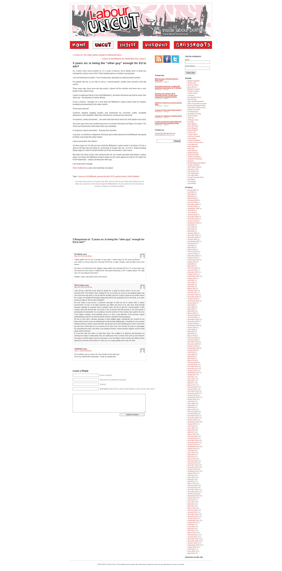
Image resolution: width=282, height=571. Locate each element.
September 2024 (193, 223)
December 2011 (193, 514)
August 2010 (192, 547)
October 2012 (192, 493)
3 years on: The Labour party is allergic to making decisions (97, 55)
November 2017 (193, 368)
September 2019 (193, 325)
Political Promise (193, 155)
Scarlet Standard (193, 165)
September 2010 (193, 545)
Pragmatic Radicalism (195, 159)
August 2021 (192, 278)
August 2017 (192, 374)
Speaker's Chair (193, 169)
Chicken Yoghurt (193, 91)
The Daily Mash (193, 175)
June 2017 (191, 379)
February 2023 (193, 251)
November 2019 (193, 321)
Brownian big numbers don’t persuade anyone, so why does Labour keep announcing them (166, 95)
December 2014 (193, 440)
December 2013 (193, 465)
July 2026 (191, 192)
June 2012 (191, 502)
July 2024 (191, 225)
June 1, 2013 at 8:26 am (83, 351)
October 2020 (192, 299)
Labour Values (193, 134)
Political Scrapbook (194, 157)
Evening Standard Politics (196, 105)
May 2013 (191, 479)
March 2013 (192, 483)
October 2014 (192, 444)
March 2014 (192, 459)
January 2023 (192, 253)
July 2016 (191, 401)
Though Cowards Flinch (196, 177)
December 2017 (193, 366)
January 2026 (192, 202)
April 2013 (191, 481)
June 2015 (191, 428)
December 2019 (193, 319)
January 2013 (192, 487)
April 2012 (191, 506)
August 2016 (192, 399)
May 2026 (191, 194)
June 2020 (191, 307)
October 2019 (192, 323)
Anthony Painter (193, 85)
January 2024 (192, 233)
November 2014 (193, 442)
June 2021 (191, 282)
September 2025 (193, 208)
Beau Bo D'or (192, 87)
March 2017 (192, 385)
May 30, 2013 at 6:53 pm (83, 287)
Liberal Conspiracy (194, 140)
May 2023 (191, 247)
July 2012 (191, 500)
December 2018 (193, 342)
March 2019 (192, 336)
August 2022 (192, 262)
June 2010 (191, 551)
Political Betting (193, 152)
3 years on (81, 176)
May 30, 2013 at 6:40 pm (83, 256)
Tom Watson (192, 181)
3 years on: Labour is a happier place (168, 116)
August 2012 (192, 498)
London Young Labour (195, 142)
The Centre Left (193, 171)
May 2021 (191, 284)
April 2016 (191, 407)
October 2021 (192, 274)
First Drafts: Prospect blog (196, 107)
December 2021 (193, 272)
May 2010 (191, 553)
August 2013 (192, 473)
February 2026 (193, 200)
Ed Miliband (91, 176)
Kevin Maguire (193, 128)
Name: (187, 60)
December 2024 (193, 216)
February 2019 (193, 338)
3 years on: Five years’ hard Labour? (168, 110)
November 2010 (193, 541)
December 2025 (193, 204)
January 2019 (192, 340)
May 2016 (191, 405)
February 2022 (193, 268)
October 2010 (192, 543)
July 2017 (191, 377)
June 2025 (191, 212)
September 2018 (193, 348)
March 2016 (192, 409)
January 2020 (192, 317)
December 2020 (193, 294)
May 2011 (191, 528)
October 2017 (192, 370)
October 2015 (192, 420)
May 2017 (191, 381)
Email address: (190, 66)
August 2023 (192, 243)
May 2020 (191, 309)
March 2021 (192, 288)
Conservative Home (194, 97)
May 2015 (191, 430)
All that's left (192, 83)
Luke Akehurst (193, 144)
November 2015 (193, 418)
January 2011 (192, 537)
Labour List (191, 132)
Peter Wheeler (193, 150)
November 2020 (193, 297)
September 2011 (193, 520)
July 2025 (191, 210)
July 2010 (191, 549)
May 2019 (191, 331)
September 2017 (193, 372)
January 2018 (192, 364)
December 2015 (193, 416)
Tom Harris (191, 179)
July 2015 (191, 426)
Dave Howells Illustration (196, 101)
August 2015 (192, 424)
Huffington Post (193, 120)
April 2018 (191, 358)
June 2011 (191, 526)
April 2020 (191, 311)
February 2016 (193, 411)
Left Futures (192, 138)
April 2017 (191, 383)
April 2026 (191, 196)
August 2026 (192, 190)
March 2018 (192, 360)
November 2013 (193, 467)
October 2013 (192, 469)
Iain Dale (191, 122)
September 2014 (193, 446)
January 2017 (192, 389)
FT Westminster (193, 111)
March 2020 (192, 313)
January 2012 (192, 512)
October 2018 (192, 346)
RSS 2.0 (111, 184)
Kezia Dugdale (193, 130)
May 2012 (191, 504)
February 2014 (193, 461)
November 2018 (193, 344)
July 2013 (191, 475)
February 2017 (193, 387)
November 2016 (193, 393)
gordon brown (121, 176)
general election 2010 (106, 176)
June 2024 (191, 227)
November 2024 (193, 219)
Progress (191, 161)
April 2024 (191, 231)
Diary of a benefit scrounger (197, 103)
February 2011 (193, 535)
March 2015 (192, 434)
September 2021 (193, 276)
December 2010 (193, 539)
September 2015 (193, 422)
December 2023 (193, 235)
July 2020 (191, 305)
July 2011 (191, 524)
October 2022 (192, 258)
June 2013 (191, 477)
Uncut (135, 181)
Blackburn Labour (194, 89)
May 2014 (191, 455)
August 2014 (192, 448)
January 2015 (192, 438)
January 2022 (192, 270)
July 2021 (191, 280)
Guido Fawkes (193, 116)
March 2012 (192, 508)
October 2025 (192, 206)
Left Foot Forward (194, 136)
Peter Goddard (78, 168)
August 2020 (192, 303)
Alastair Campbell (193, 81)
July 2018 (191, 352)
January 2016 (192, 413)
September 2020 (193, 301)
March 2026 (192, 198)
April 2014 (191, 457)
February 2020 (193, 315)
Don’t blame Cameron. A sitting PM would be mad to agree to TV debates (168, 87)
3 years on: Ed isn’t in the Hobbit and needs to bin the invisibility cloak (168, 122)
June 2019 (191, 329)
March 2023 (192, 249)
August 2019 (192, 327)
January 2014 (192, 463)
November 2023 (193, 237)
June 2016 (191, 403)
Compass (191, 95)
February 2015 (193, 436)
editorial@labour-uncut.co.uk (164, 135)
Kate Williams (192, 124)
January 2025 (192, 214)
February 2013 (193, 485)
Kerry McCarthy (193, 126)
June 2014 (191, 452)
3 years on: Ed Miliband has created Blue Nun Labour (123, 59)
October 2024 (192, 221)
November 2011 (193, 516)
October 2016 (192, 395)
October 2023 (192, 239)
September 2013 (193, 471)
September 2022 (193, 260)
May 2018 (191, 356)
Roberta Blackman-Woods (196, 163)
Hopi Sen (191, 118)
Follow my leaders (194, 109)
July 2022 (191, 264)
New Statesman (193, 146)
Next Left (191, 148)
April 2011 (191, 530)
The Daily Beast (193, 173)
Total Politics (192, 183)
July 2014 (191, 450)
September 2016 (193, 397)
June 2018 (191, 354)
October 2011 (192, 518)
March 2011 (192, 532)
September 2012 (193, 496)
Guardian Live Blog (194, 113)
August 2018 (192, 350)
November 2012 (193, 491)
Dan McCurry (192, 99)
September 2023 (193, 241)
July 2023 (191, 245)
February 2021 (193, 290)
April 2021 (191, 286)
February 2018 (193, 362)
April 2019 (191, 333)
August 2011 (192, 522)
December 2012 (193, 489)
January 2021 (192, 292)
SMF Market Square (194, 167)
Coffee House (192, 93)
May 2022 (191, 266)
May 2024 (191, 229)
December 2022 (193, 255)
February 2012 (193, 510)
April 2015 (191, 432)
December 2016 (193, 391)
